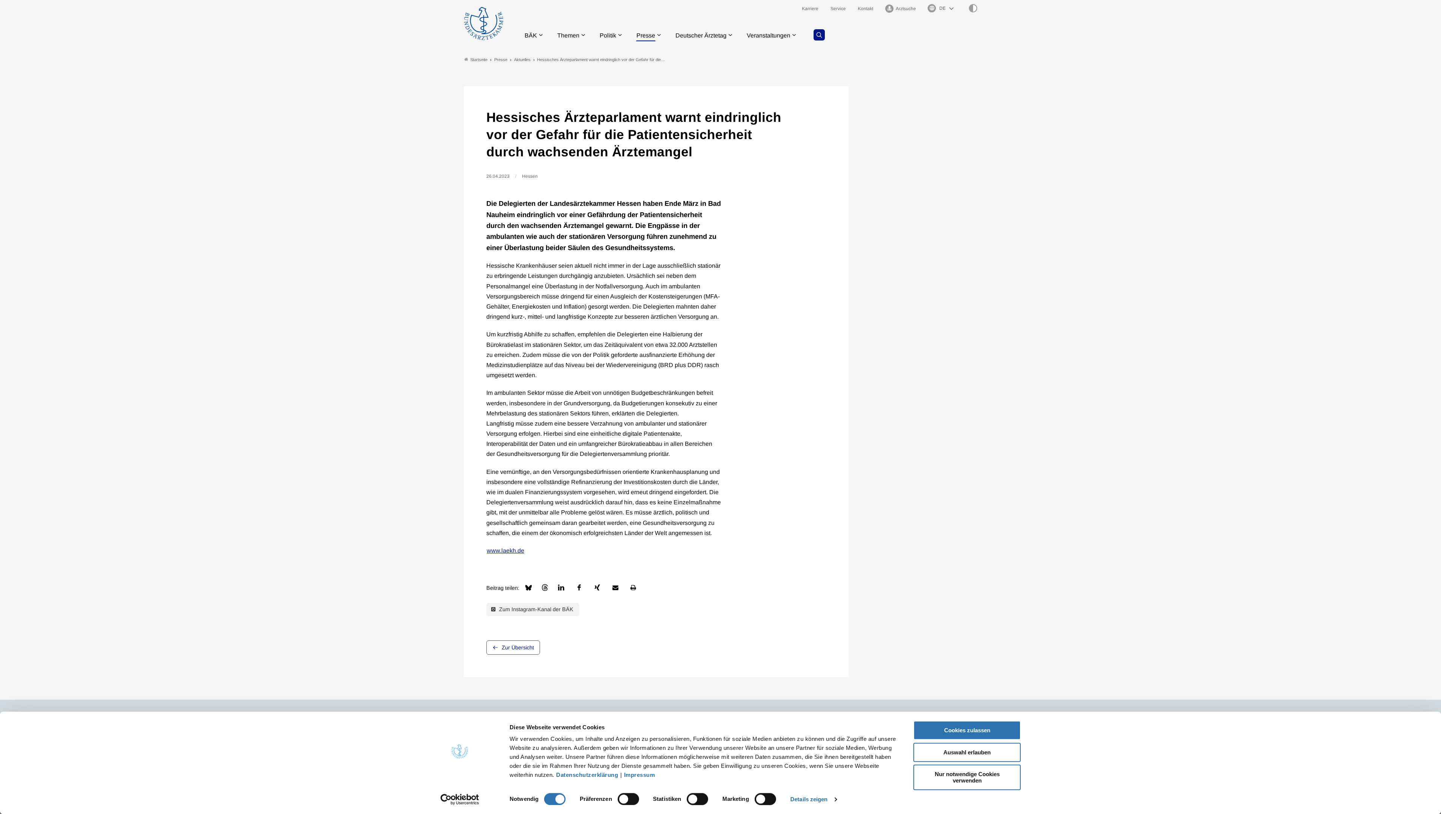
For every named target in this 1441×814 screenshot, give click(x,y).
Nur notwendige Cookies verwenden (967, 777)
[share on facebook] (579, 587)
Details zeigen (808, 799)
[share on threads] (545, 587)
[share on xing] (597, 587)
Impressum (639, 775)
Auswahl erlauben (967, 752)
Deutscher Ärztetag (701, 35)
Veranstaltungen (768, 35)
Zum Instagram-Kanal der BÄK (535, 609)
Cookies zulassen (967, 730)
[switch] (628, 799)
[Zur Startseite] (484, 23)
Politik (608, 35)
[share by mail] (615, 587)
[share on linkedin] (561, 587)
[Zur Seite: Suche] (819, 34)
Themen (568, 35)
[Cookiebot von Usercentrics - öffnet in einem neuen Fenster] (460, 799)
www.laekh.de (505, 550)
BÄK (531, 35)
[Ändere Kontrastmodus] (973, 8)
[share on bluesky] (528, 588)
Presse (645, 35)
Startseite (478, 59)
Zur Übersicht (518, 648)
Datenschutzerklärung (587, 775)
